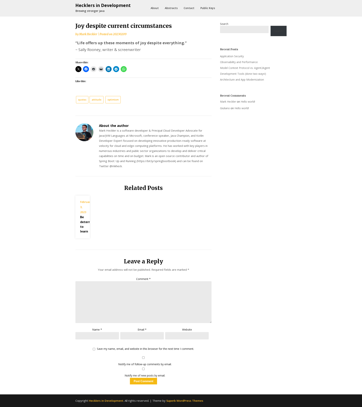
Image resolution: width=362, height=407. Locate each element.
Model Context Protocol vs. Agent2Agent (245, 68)
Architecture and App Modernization (242, 79)
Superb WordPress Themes (184, 400)
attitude (96, 99)
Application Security (232, 56)
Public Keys (207, 8)
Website (187, 329)
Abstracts (171, 8)
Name (97, 329)
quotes (82, 99)
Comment (143, 279)
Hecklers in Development (103, 5)
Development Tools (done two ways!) (243, 73)
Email (142, 329)
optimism (113, 99)
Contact (189, 8)
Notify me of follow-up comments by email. (145, 364)
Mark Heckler (88, 34)
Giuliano (225, 108)
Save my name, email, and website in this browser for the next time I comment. (145, 349)
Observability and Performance (239, 62)
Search (224, 24)
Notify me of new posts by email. (145, 375)
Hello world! (248, 101)
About (155, 8)
